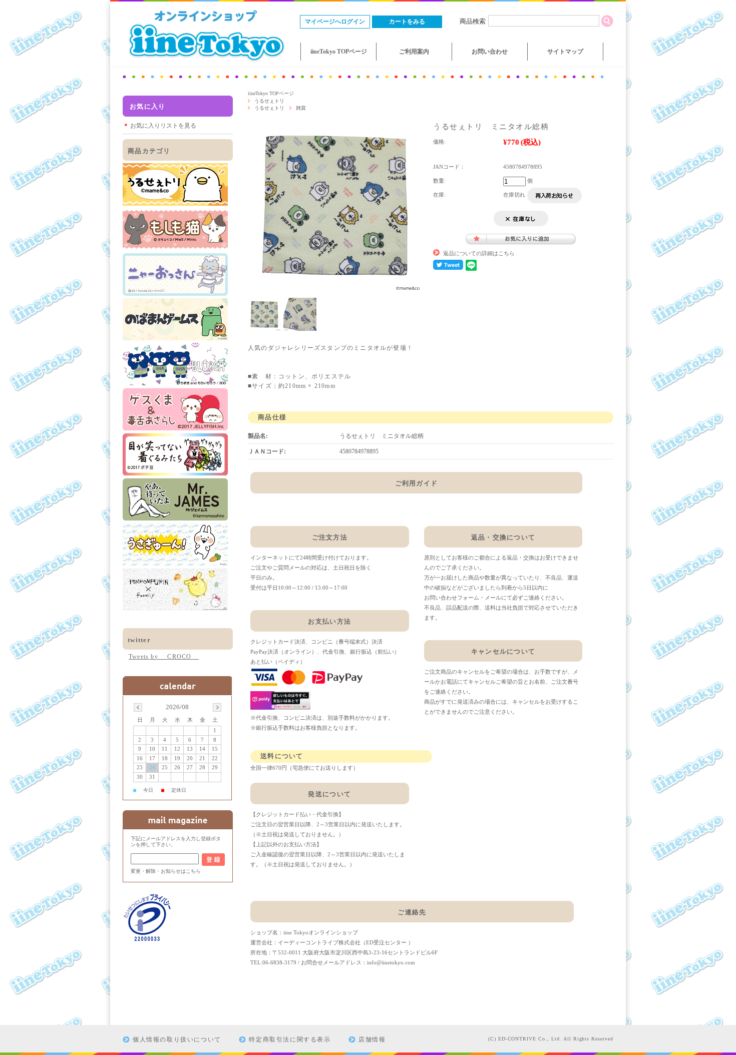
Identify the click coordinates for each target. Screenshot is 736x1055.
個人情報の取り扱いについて (177, 1039)
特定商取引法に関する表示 (289, 1039)
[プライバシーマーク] (148, 939)
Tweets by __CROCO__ (164, 656)
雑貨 (301, 108)
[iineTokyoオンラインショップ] (205, 63)
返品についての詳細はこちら (479, 253)
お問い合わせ (490, 51)
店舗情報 (372, 1039)
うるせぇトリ (269, 101)
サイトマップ (565, 51)
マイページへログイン (335, 21)
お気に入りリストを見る (163, 125)
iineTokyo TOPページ (338, 51)
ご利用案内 (414, 51)
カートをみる (407, 21)
